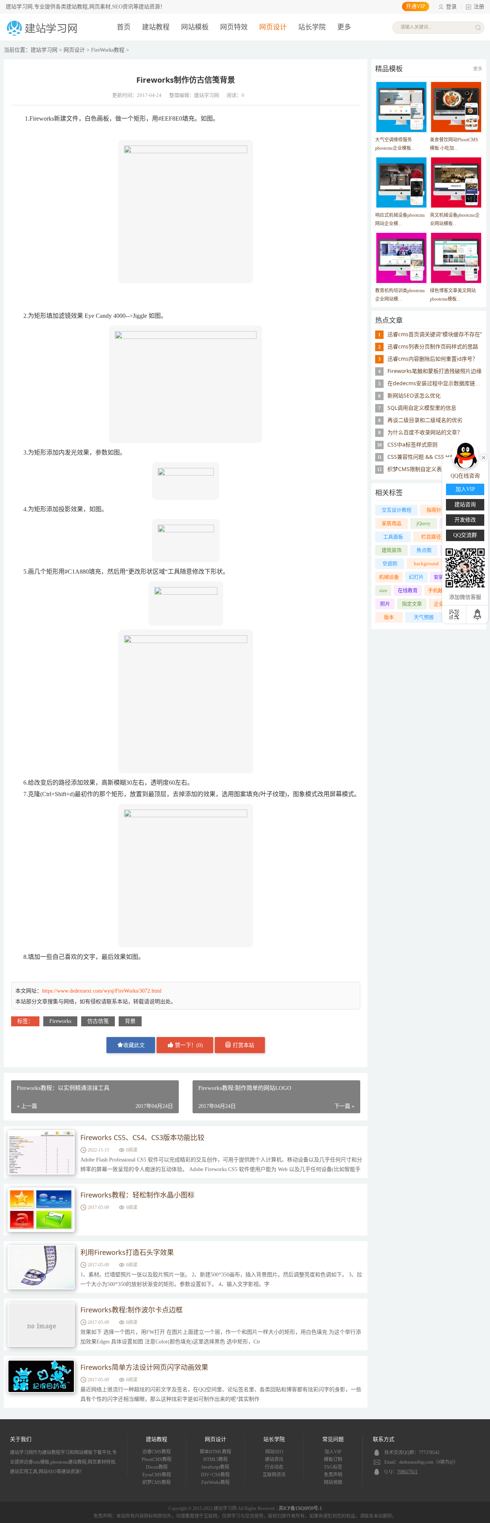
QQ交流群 (465, 535)
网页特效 (234, 27)
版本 (389, 617)
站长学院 (312, 27)
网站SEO (274, 1451)
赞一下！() (188, 1045)
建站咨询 (465, 504)
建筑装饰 (392, 550)
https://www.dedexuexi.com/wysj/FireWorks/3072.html (102, 991)
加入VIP (333, 1451)
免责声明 (333, 1474)
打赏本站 (242, 1045)
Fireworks (60, 1021)
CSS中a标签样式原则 (412, 444)
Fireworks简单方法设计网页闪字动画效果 (144, 1367)
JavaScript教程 (215, 1467)
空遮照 (389, 563)
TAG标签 (333, 1467)
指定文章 (412, 604)
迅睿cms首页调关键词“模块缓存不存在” (434, 334)
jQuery (423, 523)
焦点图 (423, 550)
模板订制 (333, 1459)
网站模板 (195, 27)
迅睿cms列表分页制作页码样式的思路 (432, 346)
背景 (130, 1021)
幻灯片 (416, 577)
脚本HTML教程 (215, 1451)
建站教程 (156, 27)
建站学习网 (44, 50)
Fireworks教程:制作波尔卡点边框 (131, 1309)
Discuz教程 (157, 1467)
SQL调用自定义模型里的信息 (421, 407)
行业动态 (274, 1467)
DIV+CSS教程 (215, 1474)
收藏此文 (134, 1045)
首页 (124, 27)
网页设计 (273, 27)
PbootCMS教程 (157, 1459)
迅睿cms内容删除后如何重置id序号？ (432, 358)
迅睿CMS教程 (156, 1451)
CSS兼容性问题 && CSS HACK (423, 456)
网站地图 (333, 1482)
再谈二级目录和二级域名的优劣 (424, 420)
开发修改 (465, 520)
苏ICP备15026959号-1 (300, 1508)
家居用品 (392, 523)
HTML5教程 (215, 1459)
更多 (477, 69)
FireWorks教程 (107, 50)
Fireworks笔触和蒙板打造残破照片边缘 (434, 371)
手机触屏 (438, 590)
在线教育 (408, 590)
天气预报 (424, 617)
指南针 (433, 510)
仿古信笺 (98, 1021)
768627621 (407, 1471)
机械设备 (389, 577)
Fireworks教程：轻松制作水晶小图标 (137, 1194)
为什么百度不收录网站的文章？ (424, 432)
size (383, 590)
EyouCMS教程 (156, 1474)
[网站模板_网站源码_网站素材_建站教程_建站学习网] (43, 35)
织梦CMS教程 (156, 1482)
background (426, 563)
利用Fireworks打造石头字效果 (127, 1252)
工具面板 (393, 537)
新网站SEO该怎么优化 (414, 395)
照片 (385, 604)
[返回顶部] (478, 614)
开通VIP (415, 6)
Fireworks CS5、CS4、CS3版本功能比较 (142, 1137)
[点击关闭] (483, 456)
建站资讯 (274, 1459)
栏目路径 (431, 537)
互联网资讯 (274, 1474)
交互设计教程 (397, 510)
